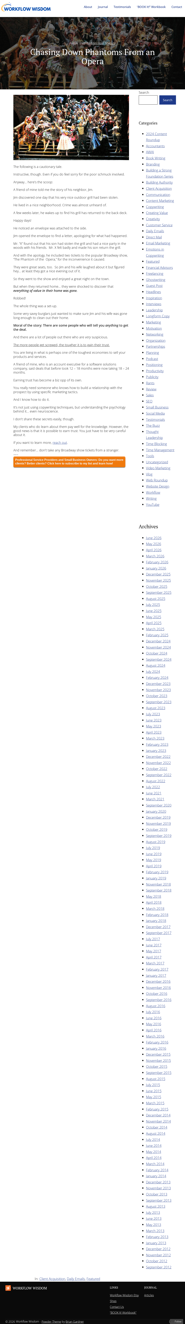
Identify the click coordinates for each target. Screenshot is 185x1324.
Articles (149, 1295)
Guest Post (154, 285)
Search (144, 92)
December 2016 (158, 981)
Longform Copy (158, 316)
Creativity (153, 218)
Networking (154, 334)
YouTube (152, 504)
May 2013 (153, 1224)
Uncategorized (157, 462)
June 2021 (154, 793)
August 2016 (155, 1005)
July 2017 (153, 938)
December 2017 (158, 926)
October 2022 (156, 768)
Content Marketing (160, 200)
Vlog (149, 474)
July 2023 (153, 714)
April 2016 (154, 1030)
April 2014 (154, 1157)
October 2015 (156, 1066)
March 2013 (155, 1230)
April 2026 (154, 549)
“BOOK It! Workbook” (123, 1313)
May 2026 (153, 543)
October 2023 (156, 695)
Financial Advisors (159, 267)
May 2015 (153, 1096)
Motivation (154, 328)
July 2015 (153, 1084)
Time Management (160, 449)
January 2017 (156, 975)
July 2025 (153, 604)
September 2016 (158, 999)
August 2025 (155, 598)
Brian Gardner (75, 1322)
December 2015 (158, 1054)
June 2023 (154, 720)
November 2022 (158, 762)
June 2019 (154, 853)
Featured (153, 261)
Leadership (154, 310)
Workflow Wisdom (30, 1288)
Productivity (155, 370)
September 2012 (158, 1267)
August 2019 (155, 841)
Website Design (157, 486)
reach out (60, 442)
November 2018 (158, 884)
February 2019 (157, 872)
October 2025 (156, 586)
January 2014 (156, 1175)
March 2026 (155, 556)
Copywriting (155, 206)
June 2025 (154, 610)
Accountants (155, 145)
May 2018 (153, 896)
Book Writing (155, 158)
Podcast (152, 358)
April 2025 (154, 622)
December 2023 (158, 683)
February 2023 (157, 744)
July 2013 (153, 1212)
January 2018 (156, 920)
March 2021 (155, 799)
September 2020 (158, 805)
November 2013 (158, 1188)
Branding (153, 164)
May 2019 (153, 859)
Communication (158, 194)
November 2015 (158, 1060)
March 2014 (155, 1163)
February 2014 (157, 1170)
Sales (150, 395)
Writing (151, 498)
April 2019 (154, 866)
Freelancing (154, 273)
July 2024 (153, 671)
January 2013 (156, 1242)
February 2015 (157, 1109)
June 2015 (154, 1090)
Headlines (153, 291)
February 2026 (157, 562)
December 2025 (158, 574)
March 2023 (155, 738)
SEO (149, 401)
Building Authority (159, 182)
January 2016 (156, 1048)
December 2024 (158, 641)
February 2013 (157, 1236)
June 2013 (154, 1218)
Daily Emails (155, 231)
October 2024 (156, 653)
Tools (150, 455)
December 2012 (158, 1248)
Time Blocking (156, 443)
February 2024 (157, 677)
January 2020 (156, 811)
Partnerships (155, 346)
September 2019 (158, 835)
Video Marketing (158, 468)
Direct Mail (154, 237)
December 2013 (158, 1182)
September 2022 (158, 774)
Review (151, 389)
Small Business (157, 407)
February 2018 (157, 914)
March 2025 (155, 629)
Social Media (155, 413)
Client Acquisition (159, 188)
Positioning (154, 364)
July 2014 (153, 1139)
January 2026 (156, 568)
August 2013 (155, 1206)
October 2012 (156, 1261)
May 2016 (153, 1023)
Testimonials (155, 419)
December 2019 (158, 817)
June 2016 (154, 1018)
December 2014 (158, 1115)
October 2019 (156, 829)
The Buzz (153, 425)
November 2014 (158, 1121)
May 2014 (153, 1151)
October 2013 (156, 1194)
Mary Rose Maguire (103, 43)
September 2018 (158, 890)
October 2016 (156, 993)
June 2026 (154, 537)
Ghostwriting (155, 279)
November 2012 (158, 1255)
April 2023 (154, 732)
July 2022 (153, 786)
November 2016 (158, 987)
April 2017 (154, 957)
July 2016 (153, 1011)
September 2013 (158, 1200)
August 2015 (155, 1078)
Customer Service (159, 225)
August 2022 (155, 781)
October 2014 (156, 1127)
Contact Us (117, 1307)
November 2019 (158, 823)
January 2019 (156, 878)
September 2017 (158, 932)
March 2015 (155, 1103)
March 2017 (155, 963)
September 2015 (158, 1072)
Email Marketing (158, 243)
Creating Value (157, 212)
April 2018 (154, 902)
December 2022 (158, 756)
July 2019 (153, 847)
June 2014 (154, 1145)
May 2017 (153, 951)
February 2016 (157, 1042)
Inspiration (154, 297)
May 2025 (153, 616)
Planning (152, 352)
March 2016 (155, 1036)
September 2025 (158, 592)
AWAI (150, 151)
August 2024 (155, 665)
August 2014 (155, 1133)
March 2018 (155, 908)
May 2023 (153, 726)
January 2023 (156, 750)
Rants (150, 382)
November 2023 (158, 689)
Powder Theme (51, 1322)
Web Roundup (157, 480)
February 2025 (157, 635)
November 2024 (158, 647)
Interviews (153, 303)
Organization (155, 340)
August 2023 (155, 707)
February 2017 (157, 969)
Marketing (153, 322)
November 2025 (158, 580)
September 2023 (158, 701)
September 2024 (158, 659)
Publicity (152, 376)
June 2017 (154, 945)
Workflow (153, 492)
